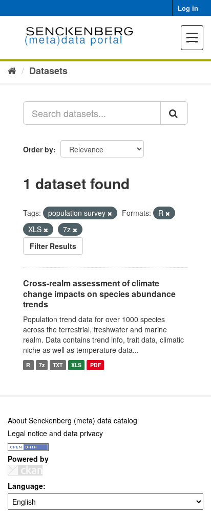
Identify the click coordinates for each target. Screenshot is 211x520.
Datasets (48, 70)
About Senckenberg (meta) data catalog (72, 420)
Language (25, 486)
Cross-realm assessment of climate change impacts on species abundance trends (99, 293)
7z (42, 365)
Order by (38, 149)
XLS (76, 365)
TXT (57, 365)
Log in (188, 8)
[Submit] (174, 113)
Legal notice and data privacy (55, 433)
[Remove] (110, 213)
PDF (95, 365)
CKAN (25, 470)
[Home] (12, 70)
